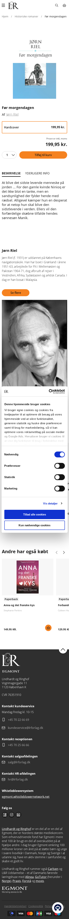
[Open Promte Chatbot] (57, 908)
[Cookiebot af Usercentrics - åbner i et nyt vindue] (49, 391)
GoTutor (41, 877)
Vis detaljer (50, 503)
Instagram (12, 815)
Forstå (26, 881)
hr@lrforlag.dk (18, 779)
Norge (6, 881)
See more (27, 596)
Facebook (5, 815)
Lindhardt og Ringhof (16, 829)
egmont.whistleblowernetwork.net (25, 797)
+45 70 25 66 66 (18, 745)
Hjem (5, 16)
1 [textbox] (7, 155)
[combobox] (9, 155)
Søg (56, 5)
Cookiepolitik (35, 906)
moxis (40, 881)
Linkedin (18, 815)
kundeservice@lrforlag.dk (25, 728)
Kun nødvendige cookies (34, 525)
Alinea (29, 877)
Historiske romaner (26, 16)
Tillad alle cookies (34, 514)
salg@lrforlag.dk (19, 762)
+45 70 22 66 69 (18, 720)
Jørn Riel (12, 114)
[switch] (59, 466)
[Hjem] (13, 5)
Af (3, 114)
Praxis (17, 881)
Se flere (15, 293)
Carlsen (53, 869)
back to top (63, 649)
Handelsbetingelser (15, 906)
